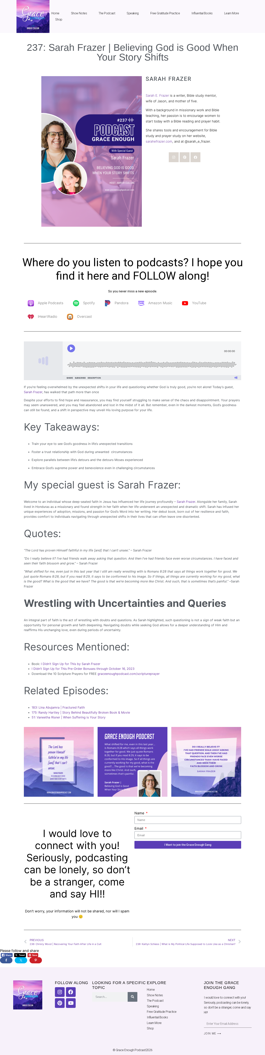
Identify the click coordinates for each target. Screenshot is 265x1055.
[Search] (132, 997)
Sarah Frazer (33, 392)
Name (139, 813)
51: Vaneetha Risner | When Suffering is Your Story (69, 717)
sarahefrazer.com (159, 141)
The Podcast (107, 13)
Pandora (121, 303)
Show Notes (79, 13)
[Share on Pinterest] (35, 960)
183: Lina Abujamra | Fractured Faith (58, 707)
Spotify (89, 303)
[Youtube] (71, 1003)
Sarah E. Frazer (157, 95)
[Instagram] (174, 157)
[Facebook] (195, 157)
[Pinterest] (185, 157)
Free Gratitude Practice (165, 13)
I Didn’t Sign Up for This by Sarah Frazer (70, 664)
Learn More (231, 13)
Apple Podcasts (50, 303)
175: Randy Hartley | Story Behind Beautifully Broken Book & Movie (81, 712)
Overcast (84, 316)
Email (139, 828)
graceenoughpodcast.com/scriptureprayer (129, 674)
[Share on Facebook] (6, 960)
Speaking (133, 13)
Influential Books (201, 13)
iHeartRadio (47, 316)
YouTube (199, 303)
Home (55, 13)
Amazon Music (160, 303)
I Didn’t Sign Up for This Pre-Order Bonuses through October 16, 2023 (83, 669)
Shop (58, 19)
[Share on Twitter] (21, 960)
